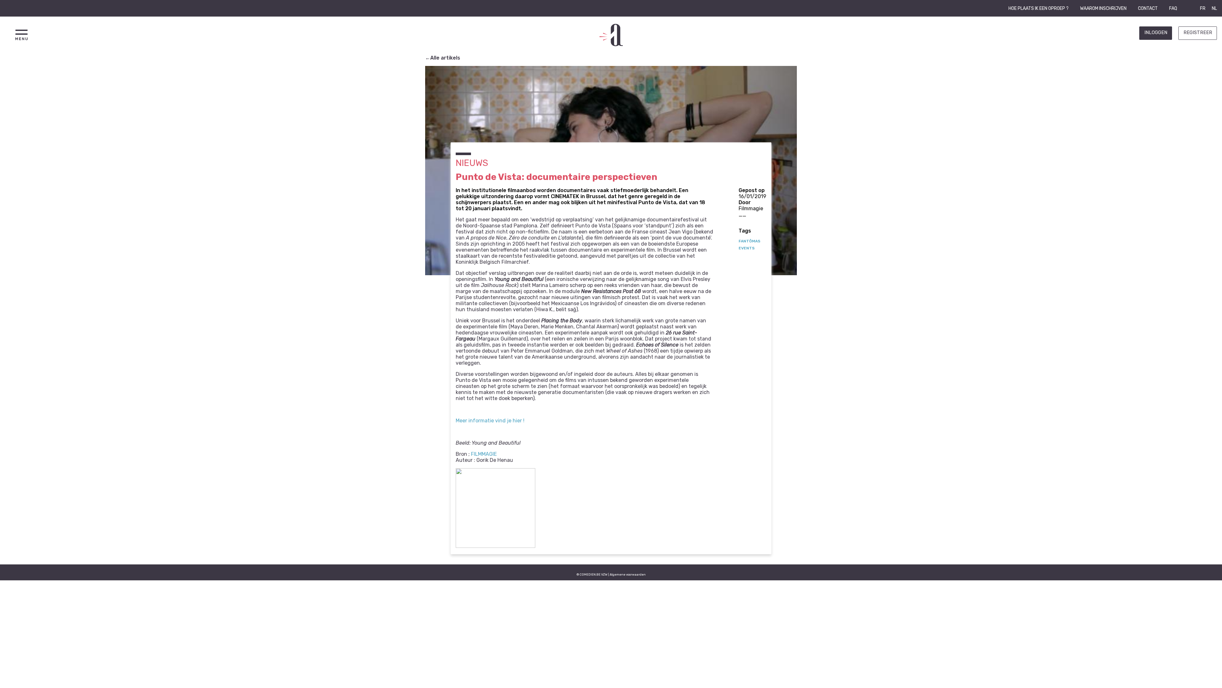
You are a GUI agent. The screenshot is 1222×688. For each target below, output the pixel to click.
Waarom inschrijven (1103, 8)
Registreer (1197, 32)
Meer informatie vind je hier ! (490, 421)
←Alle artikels (442, 58)
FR (1202, 8)
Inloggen (1155, 32)
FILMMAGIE (484, 454)
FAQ (1173, 8)
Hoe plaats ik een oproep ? (1038, 8)
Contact (1148, 8)
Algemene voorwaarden (628, 574)
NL (1214, 8)
